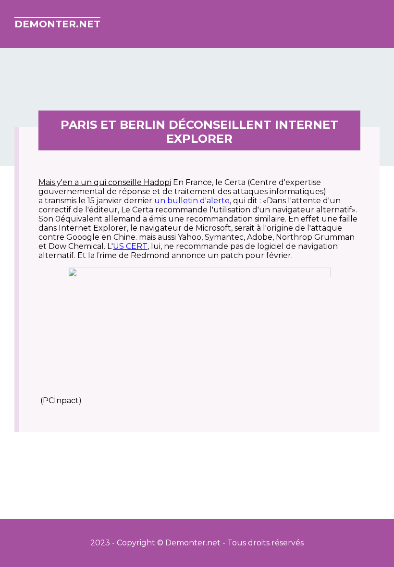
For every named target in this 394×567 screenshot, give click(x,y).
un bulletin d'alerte (192, 200)
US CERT (130, 246)
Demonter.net (57, 24)
